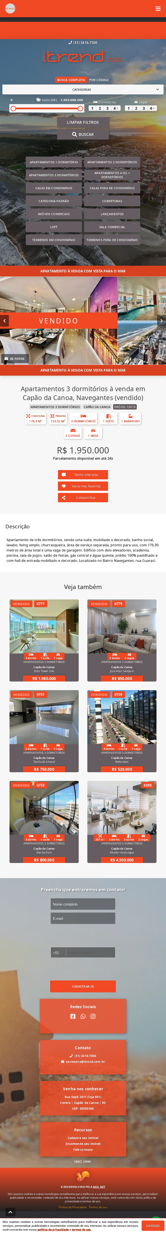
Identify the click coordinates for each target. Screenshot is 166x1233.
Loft (54, 227)
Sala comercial (112, 227)
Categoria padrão (54, 201)
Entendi (153, 1226)
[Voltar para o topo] (10, 1212)
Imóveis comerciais (54, 214)
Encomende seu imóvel (83, 1144)
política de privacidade (53, 1229)
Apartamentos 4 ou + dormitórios (112, 175)
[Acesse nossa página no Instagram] (93, 1016)
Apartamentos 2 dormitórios (112, 162)
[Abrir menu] (158, 9)
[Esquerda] (4, 321)
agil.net (99, 1187)
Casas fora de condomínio (112, 188)
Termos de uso (98, 1207)
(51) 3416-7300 (85, 42)
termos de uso (81, 1229)
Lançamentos (112, 214)
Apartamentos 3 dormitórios (54, 175)
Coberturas (112, 201)
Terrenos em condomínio (53, 240)
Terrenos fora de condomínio (112, 240)
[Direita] (161, 321)
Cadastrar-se (83, 986)
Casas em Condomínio (53, 188)
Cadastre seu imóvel (83, 1138)
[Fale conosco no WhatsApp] (83, 1016)
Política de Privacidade (72, 1207)
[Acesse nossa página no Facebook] (72, 1016)
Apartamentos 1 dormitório (54, 162)
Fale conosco (83, 1149)
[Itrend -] (83, 57)
